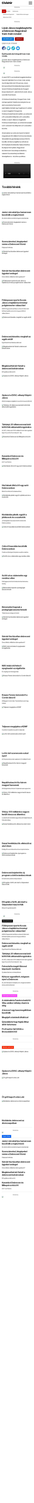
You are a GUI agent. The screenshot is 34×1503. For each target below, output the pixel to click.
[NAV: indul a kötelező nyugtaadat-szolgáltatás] (17, 654)
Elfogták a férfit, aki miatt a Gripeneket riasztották (14, 903)
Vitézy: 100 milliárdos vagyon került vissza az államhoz (15, 813)
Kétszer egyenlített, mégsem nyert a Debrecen (15, 978)
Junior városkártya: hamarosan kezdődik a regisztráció (16, 213)
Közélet (19, 39)
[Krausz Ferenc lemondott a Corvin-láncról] (17, 683)
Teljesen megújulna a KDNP (14, 727)
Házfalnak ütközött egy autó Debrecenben (15, 486)
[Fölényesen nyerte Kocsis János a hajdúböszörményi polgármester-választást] (17, 288)
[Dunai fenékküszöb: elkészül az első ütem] (17, 831)
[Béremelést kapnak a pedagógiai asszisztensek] (17, 595)
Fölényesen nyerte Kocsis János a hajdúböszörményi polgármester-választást (14, 302)
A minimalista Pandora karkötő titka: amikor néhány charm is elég (16, 1003)
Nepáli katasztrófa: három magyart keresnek (14, 784)
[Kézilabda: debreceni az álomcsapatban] (17, 1108)
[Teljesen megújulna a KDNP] (17, 714)
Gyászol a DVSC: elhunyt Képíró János (16, 396)
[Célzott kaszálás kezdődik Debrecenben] (17, 534)
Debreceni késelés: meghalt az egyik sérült (16, 338)
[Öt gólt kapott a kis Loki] (17, 1085)
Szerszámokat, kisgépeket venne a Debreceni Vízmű (14, 243)
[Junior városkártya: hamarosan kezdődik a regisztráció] (17, 200)
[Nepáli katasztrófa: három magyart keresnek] (17, 770)
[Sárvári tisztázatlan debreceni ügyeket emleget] (17, 259)
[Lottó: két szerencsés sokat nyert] (17, 741)
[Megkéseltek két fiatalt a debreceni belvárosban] (17, 354)
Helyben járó (8, 39)
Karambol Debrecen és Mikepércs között (13, 457)
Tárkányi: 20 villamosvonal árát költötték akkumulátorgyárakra (16, 426)
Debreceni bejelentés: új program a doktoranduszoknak (16, 874)
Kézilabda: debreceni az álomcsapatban (13, 1121)
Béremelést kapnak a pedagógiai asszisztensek (14, 608)
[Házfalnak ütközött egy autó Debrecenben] (17, 473)
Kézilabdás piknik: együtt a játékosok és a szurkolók (14, 516)
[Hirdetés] (17, 67)
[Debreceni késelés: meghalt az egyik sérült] (17, 324)
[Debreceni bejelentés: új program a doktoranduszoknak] (17, 860)
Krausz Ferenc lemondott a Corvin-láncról (14, 696)
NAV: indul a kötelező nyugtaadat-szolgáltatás (13, 667)
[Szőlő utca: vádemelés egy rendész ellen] (17, 563)
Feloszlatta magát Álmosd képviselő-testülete (14, 967)
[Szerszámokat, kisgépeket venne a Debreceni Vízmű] (17, 229)
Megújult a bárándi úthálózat (15, 1017)
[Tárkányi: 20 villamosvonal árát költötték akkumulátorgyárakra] (17, 412)
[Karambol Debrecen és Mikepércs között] (17, 444)
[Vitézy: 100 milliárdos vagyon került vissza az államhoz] (17, 800)
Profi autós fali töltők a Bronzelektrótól (12, 1030)
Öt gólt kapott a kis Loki (13, 1097)
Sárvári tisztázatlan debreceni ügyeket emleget (16, 272)
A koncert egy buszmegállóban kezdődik (16, 1011)
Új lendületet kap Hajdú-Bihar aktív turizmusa (15, 1023)
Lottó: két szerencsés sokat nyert (15, 754)
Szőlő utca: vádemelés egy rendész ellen (14, 577)
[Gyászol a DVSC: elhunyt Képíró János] (17, 383)
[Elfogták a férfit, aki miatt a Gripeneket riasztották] (17, 890)
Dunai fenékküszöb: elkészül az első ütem (17, 844)
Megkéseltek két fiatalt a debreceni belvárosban (13, 367)
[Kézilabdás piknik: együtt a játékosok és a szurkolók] (17, 502)
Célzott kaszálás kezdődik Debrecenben (14, 547)
